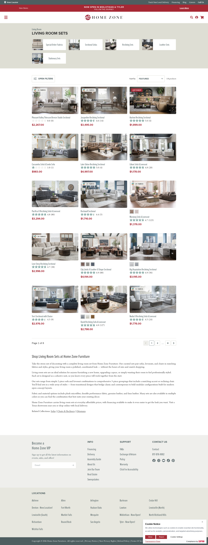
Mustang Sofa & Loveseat (139, 216)
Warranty (124, 464)
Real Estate (92, 474)
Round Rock (66, 522)
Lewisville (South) (39, 515)
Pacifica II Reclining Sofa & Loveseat (46, 211)
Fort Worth (65, 507)
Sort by (132, 78)
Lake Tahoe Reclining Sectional (93, 164)
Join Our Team (93, 469)
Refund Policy (123, 541)
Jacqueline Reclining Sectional (92, 117)
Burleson (123, 500)
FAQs (122, 449)
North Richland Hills (157, 515)
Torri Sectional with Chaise (42, 316)
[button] (191, 17)
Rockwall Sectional (88, 211)
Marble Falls (66, 515)
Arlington (94, 500)
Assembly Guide (94, 459)
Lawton (123, 507)
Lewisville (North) (156, 507)
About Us (91, 464)
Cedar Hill (153, 500)
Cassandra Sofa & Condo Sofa (43, 164)
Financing (91, 449)
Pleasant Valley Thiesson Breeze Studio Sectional (51, 117)
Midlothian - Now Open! (130, 515)
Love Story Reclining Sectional (43, 263)
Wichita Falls (37, 529)
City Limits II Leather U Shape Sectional (96, 269)
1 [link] (151, 343)
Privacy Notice (91, 541)
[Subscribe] (73, 465)
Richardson (37, 522)
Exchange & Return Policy (128, 456)
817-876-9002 (158, 454)
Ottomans (81, 411)
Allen (63, 500)
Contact (155, 449)
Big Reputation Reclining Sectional (143, 269)
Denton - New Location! (42, 507)
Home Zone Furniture (56, 541)
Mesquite (94, 515)
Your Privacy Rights (107, 541)
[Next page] (173, 343)
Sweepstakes (93, 479)
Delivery (91, 454)
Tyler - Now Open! (127, 522)
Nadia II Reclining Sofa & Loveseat (143, 316)
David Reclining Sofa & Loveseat (93, 322)
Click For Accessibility (129, 469)
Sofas (53, 411)
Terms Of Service (138, 541)
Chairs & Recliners (66, 411)
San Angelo (95, 522)
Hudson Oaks (96, 507)
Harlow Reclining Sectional (140, 117)
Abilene (35, 500)
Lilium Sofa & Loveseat (138, 164)
